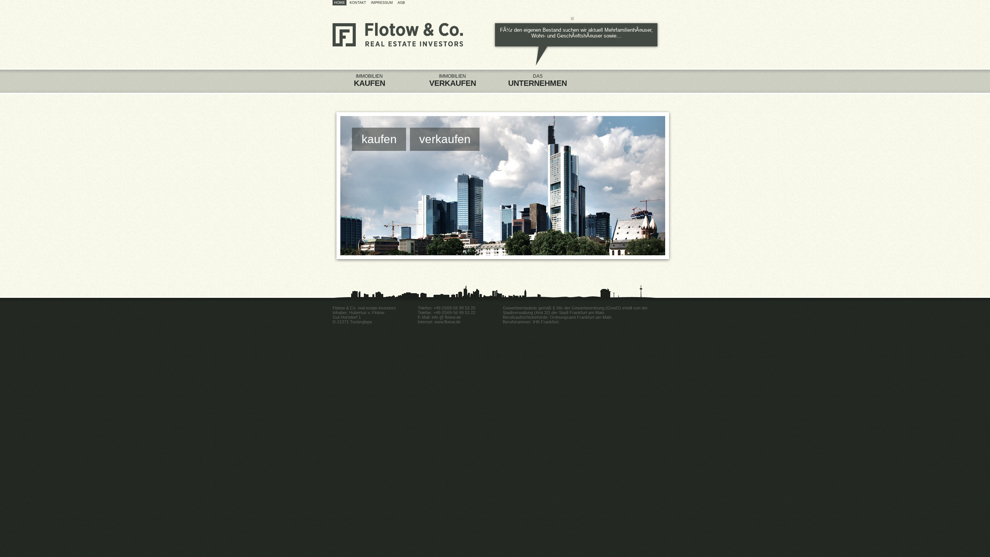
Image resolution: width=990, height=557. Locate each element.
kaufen (379, 139)
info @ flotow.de (446, 317)
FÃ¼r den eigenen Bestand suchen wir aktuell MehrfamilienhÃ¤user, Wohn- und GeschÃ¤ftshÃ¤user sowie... (576, 33)
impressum (382, 3)
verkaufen (445, 139)
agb (401, 3)
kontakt (358, 3)
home (339, 3)
